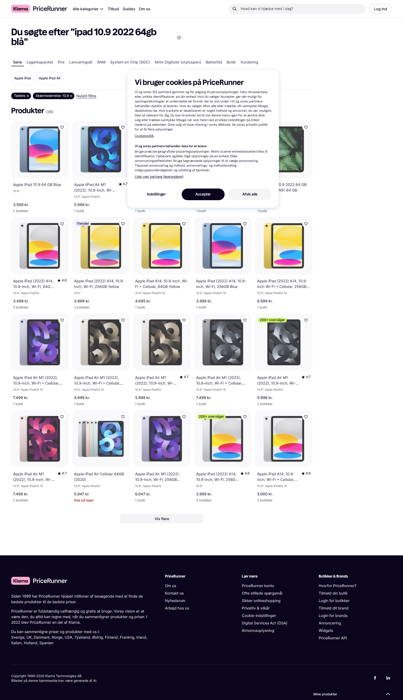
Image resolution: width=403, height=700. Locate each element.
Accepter (203, 194)
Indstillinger (156, 194)
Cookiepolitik (144, 136)
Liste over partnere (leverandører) (159, 177)
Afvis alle (249, 194)
